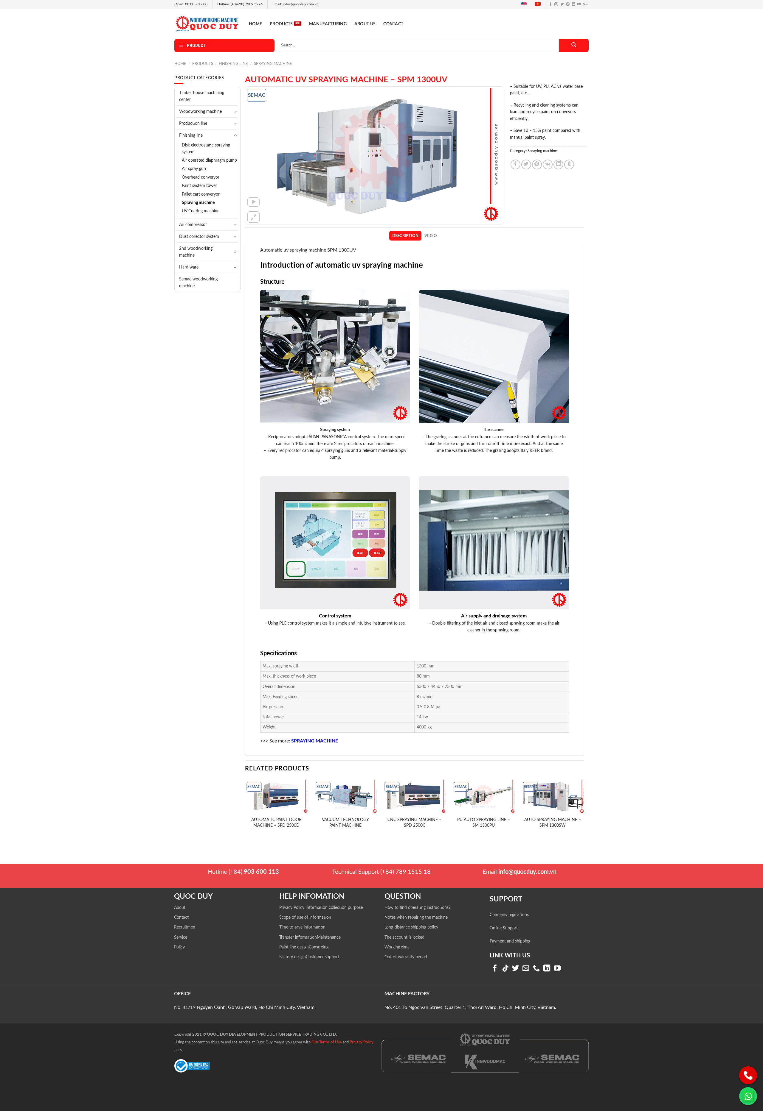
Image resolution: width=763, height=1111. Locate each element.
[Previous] (245, 810)
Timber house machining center (201, 96)
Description (405, 236)
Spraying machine (273, 63)
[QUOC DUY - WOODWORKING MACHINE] (207, 23)
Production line (193, 123)
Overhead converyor (200, 177)
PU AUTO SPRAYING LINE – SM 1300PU (483, 822)
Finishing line (233, 63)
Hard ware (188, 267)
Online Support (504, 928)
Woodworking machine (200, 111)
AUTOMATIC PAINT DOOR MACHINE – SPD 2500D (276, 822)
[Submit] (574, 45)
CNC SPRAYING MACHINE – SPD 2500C (414, 822)
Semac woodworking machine (198, 282)
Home (255, 24)
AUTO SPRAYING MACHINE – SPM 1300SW (552, 822)
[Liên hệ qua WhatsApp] (748, 1096)
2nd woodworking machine (196, 252)
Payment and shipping (510, 941)
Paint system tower (199, 186)
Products (281, 24)
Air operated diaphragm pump (209, 160)
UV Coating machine (200, 211)
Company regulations (509, 915)
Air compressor (193, 224)
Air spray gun (194, 169)
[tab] (405, 236)
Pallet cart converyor (201, 194)
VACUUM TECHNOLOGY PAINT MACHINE (345, 822)
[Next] (583, 810)
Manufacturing (328, 24)
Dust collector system (199, 236)
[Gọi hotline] (748, 1075)
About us (365, 24)
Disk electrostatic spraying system (206, 148)
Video (430, 236)
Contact (393, 24)
